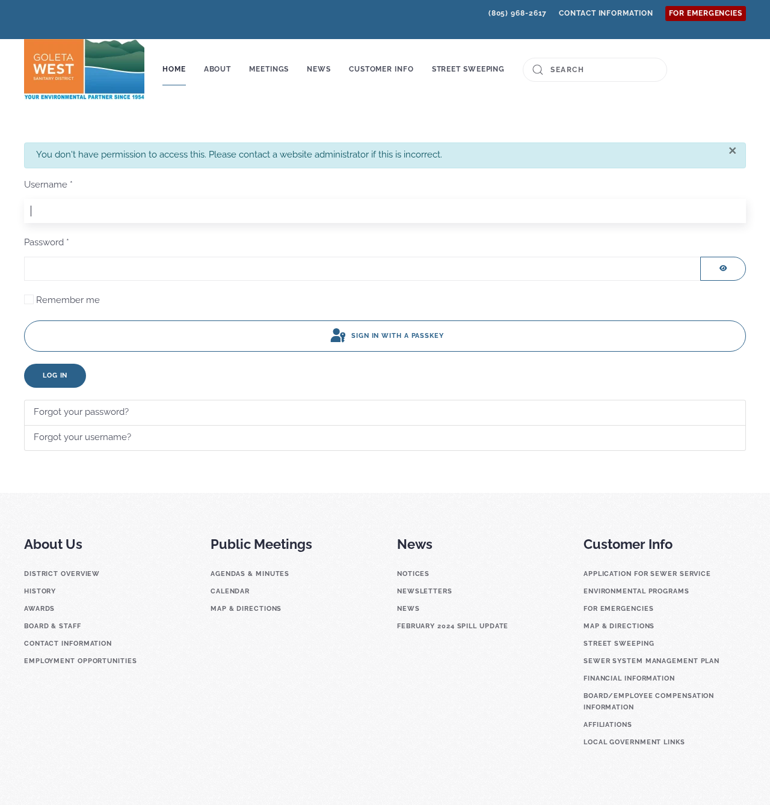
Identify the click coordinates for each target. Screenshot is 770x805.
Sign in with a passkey (396, 336)
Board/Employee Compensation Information (649, 701)
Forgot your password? (81, 411)
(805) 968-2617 (517, 13)
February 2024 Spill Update (452, 626)
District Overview (62, 574)
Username (48, 184)
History (40, 591)
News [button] (319, 69)
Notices (413, 574)
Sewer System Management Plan (651, 661)
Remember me (68, 300)
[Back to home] (84, 69)
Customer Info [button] (381, 69)
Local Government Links (634, 742)
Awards (39, 609)
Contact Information (606, 13)
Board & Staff (52, 626)
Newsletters (424, 591)
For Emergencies (706, 13)
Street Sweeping (468, 69)
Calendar (230, 591)
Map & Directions (246, 609)
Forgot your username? (82, 437)
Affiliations (608, 725)
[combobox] (595, 70)
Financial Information (629, 678)
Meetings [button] (269, 69)
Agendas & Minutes (250, 574)
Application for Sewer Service (647, 574)
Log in (55, 375)
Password (46, 242)
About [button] (218, 69)
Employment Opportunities (80, 661)
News (408, 609)
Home (174, 69)
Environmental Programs (636, 591)
